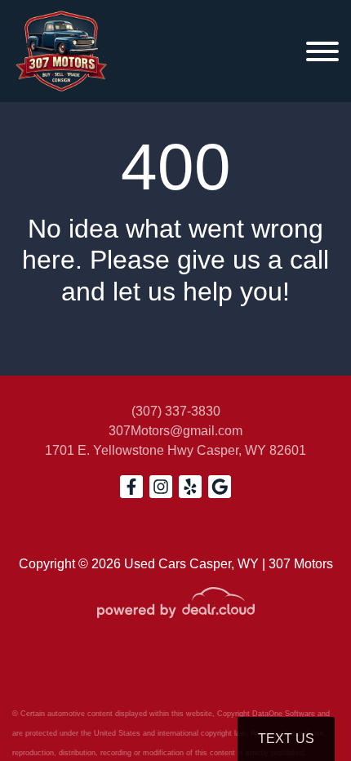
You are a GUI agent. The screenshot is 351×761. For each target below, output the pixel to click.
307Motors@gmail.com (175, 431)
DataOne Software (283, 714)
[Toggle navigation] (322, 51)
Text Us (286, 738)
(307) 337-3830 (175, 411)
